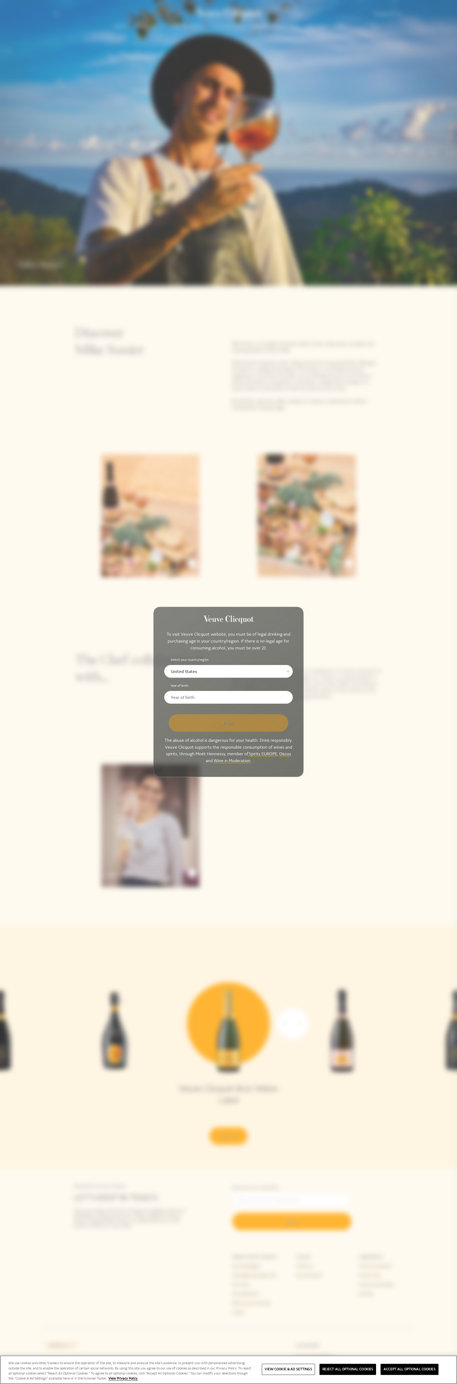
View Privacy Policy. (123, 1378)
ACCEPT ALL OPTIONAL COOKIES (409, 1369)
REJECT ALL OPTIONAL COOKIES (347, 1369)
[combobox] (228, 671)
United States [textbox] (184, 671)
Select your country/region (190, 660)
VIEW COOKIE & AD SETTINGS (288, 1369)
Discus (285, 754)
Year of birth (179, 686)
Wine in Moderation (232, 760)
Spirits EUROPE (263, 754)
